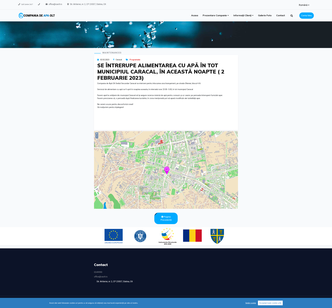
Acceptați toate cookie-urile (270, 303)
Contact (280, 15)
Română (303, 5)
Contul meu (306, 15)
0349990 (98, 272)
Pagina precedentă (166, 218)
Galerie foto (265, 15)
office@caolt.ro (55, 4)
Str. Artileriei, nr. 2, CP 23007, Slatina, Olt (88, 4)
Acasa (194, 15)
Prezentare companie (215, 15)
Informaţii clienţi (242, 15)
